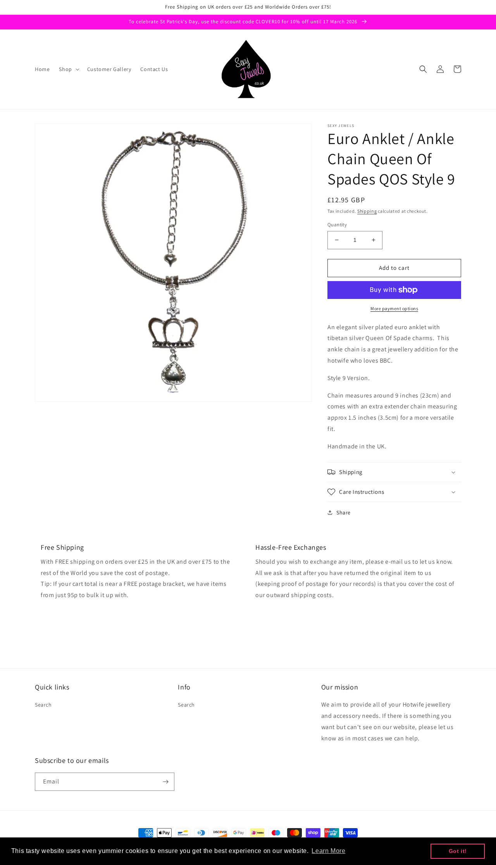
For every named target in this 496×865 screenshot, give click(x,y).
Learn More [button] (328, 851)
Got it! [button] (458, 851)
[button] (68, 69)
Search (43, 704)
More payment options (394, 308)
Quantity (337, 224)
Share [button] (343, 512)
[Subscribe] (165, 782)
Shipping (367, 211)
